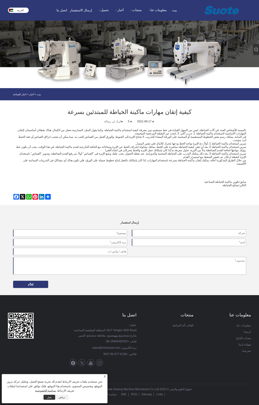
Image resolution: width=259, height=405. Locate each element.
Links (159, 394)
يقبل (49, 397)
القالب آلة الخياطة (182, 325)
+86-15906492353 (117, 341)
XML (124, 394)
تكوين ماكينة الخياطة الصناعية (221, 181)
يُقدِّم (30, 284)
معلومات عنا (243, 325)
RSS (134, 394)
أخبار (31, 94)
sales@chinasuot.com (106, 347)
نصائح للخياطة (231, 185)
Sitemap (146, 394)
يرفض (62, 397)
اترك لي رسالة (112, 121)
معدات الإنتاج (243, 338)
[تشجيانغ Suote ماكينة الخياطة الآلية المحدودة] (222, 10)
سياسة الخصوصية (45, 390)
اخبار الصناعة (19, 94)
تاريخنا (247, 331)
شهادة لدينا (245, 344)
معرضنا (246, 350)
